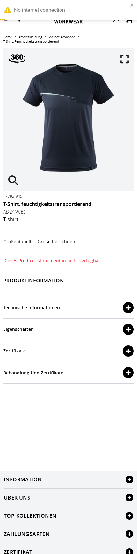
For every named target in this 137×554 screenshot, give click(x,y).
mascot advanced (61, 37)
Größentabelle (18, 241)
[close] (132, 5)
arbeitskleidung (30, 37)
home (7, 37)
